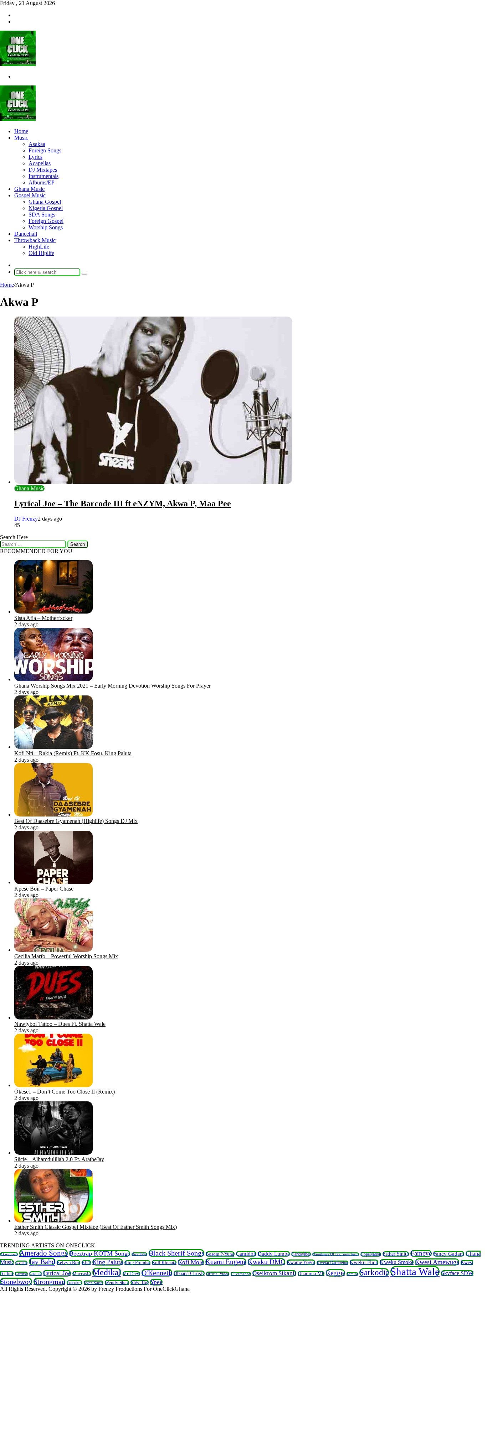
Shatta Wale (415, 1271)
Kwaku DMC (266, 1262)
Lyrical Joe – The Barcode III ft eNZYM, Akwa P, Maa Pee (122, 503)
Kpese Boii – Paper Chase (43, 889)
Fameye (421, 1253)
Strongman (49, 1281)
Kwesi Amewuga (437, 1262)
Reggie (335, 1273)
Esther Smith (396, 1254)
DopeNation (370, 1254)
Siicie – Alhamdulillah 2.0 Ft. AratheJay (59, 1159)
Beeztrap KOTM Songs (99, 1253)
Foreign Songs (45, 150)
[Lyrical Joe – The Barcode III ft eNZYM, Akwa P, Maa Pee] (153, 482)
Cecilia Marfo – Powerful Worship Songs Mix (66, 956)
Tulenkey (74, 1282)
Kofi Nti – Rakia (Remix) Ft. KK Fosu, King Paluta (73, 753)
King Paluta (107, 1262)
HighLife (39, 247)
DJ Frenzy (26, 519)
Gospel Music (30, 195)
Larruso (21, 1274)
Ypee (156, 1282)
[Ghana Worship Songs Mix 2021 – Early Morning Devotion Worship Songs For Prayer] (53, 679)
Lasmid (35, 1273)
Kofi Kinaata (164, 1262)
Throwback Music (35, 240)
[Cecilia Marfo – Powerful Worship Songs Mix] (53, 950)
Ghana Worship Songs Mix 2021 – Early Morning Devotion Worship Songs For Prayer (112, 686)
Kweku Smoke (397, 1262)
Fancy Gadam (448, 1254)
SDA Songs (42, 215)
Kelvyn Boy (68, 1262)
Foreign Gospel (46, 221)
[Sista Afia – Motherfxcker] (53, 612)
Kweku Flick (364, 1262)
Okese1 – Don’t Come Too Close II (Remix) (64, 1092)
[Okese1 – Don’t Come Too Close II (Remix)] (53, 1085)
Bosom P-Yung (220, 1254)
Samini (352, 1274)
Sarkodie (374, 1272)
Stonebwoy (16, 1281)
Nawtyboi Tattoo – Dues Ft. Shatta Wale (60, 1024)
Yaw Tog (139, 1282)
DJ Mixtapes (43, 170)
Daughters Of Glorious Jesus (335, 1254)
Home (21, 131)
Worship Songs (46, 227)
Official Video (217, 1274)
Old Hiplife (41, 253)
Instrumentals (43, 176)
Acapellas (40, 163)
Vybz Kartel (93, 1282)
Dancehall (25, 234)
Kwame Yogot (301, 1262)
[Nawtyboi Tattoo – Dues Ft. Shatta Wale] (53, 1017)
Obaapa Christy (189, 1273)
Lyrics (35, 157)
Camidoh (246, 1254)
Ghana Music (29, 189)
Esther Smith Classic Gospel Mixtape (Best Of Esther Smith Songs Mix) (95, 1227)
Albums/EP (42, 182)
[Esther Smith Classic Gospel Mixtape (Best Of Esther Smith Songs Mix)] (53, 1220)
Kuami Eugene (225, 1262)
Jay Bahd (42, 1262)
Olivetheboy (241, 1274)
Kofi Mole (191, 1262)
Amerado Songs (43, 1253)
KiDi (86, 1262)
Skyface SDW (457, 1273)
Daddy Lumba (274, 1254)
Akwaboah (9, 1254)
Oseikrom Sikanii (274, 1273)
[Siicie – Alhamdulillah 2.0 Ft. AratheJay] (53, 1153)
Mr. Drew (131, 1273)
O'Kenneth (157, 1273)
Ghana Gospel (45, 202)
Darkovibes (301, 1254)
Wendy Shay (117, 1282)
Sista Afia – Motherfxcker (43, 618)
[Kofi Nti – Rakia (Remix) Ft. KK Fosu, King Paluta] (53, 747)
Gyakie (21, 1263)
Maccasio (81, 1273)
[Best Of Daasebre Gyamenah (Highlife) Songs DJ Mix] (53, 815)
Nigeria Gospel (46, 208)
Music (21, 138)
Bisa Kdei (139, 1254)
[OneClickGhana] (18, 64)
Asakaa (37, 144)
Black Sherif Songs (176, 1253)
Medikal (106, 1272)
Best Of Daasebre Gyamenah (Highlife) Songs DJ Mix (76, 821)
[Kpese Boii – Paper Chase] (53, 882)
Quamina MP (311, 1273)
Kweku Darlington (332, 1263)
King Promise (137, 1262)
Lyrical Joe (57, 1273)
